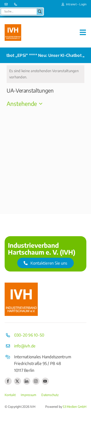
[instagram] (36, 381)
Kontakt (10, 395)
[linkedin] (26, 381)
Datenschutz (50, 395)
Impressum (28, 395)
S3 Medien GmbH (74, 406)
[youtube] (45, 381)
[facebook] (8, 381)
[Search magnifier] (40, 11)
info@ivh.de (25, 345)
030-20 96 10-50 (29, 334)
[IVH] (13, 26)
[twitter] (17, 381)
